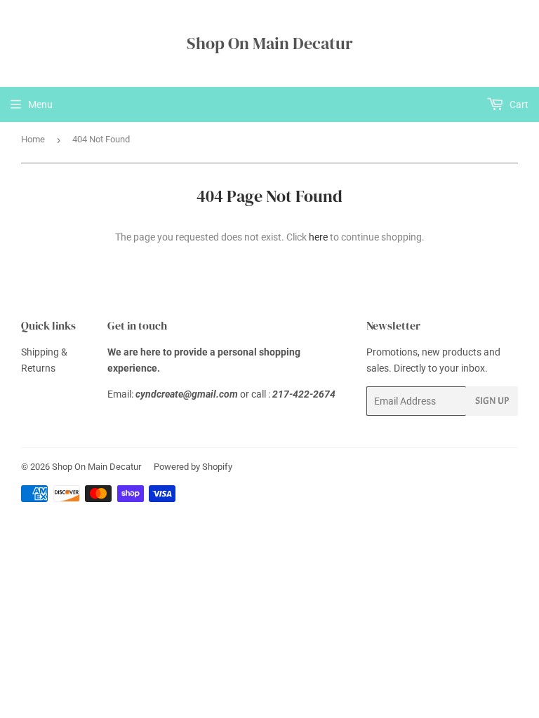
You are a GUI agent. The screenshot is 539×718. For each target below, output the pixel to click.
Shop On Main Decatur (270, 43)
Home (33, 139)
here (318, 237)
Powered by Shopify (193, 466)
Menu (40, 104)
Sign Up (492, 401)
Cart (517, 104)
